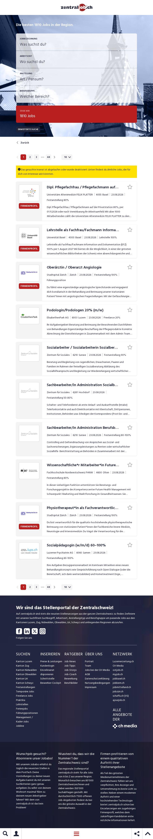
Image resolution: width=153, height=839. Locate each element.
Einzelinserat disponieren (47, 672)
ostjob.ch (118, 670)
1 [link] (23, 157)
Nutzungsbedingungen (97, 683)
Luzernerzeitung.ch (123, 661)
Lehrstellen (22, 704)
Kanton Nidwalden (26, 670)
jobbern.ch (118, 683)
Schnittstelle (47, 678)
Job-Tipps (69, 666)
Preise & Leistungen (51, 661)
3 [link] (36, 157)
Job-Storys (70, 670)
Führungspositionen (27, 713)
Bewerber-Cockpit (50, 683)
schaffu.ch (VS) (121, 696)
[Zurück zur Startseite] (125, 727)
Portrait (89, 661)
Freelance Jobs (24, 696)
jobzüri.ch (118, 691)
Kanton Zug (22, 666)
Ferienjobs (22, 709)
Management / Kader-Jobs (24, 719)
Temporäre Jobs (25, 691)
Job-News (70, 661)
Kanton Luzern (24, 661)
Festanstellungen (25, 687)
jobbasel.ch (119, 678)
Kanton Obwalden (26, 674)
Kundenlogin (47, 666)
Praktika (20, 700)
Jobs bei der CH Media (97, 670)
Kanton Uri (22, 678)
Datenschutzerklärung (97, 678)
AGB (87, 674)
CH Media (118, 666)
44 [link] (48, 157)
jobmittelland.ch (122, 687)
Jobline (20, 726)
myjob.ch (118, 674)
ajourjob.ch (119, 700)
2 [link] (30, 157)
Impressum (90, 687)
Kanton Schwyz (24, 683)
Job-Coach (70, 674)
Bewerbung (70, 678)
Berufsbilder (71, 683)
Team (88, 666)
